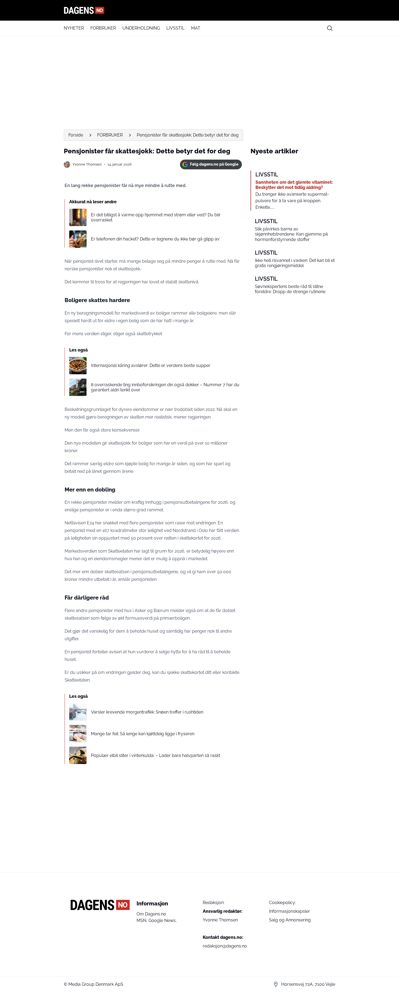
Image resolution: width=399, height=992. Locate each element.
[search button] (329, 28)
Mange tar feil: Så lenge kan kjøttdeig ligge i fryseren (142, 733)
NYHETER (74, 28)
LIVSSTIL (175, 28)
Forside (75, 135)
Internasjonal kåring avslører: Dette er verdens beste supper (150, 365)
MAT (195, 28)
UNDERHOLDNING (141, 28)
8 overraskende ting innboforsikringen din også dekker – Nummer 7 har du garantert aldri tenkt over (165, 387)
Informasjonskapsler (289, 911)
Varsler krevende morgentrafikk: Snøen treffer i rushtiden (147, 712)
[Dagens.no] (199, 10)
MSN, (142, 920)
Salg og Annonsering (290, 920)
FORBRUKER (103, 28)
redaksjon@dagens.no (225, 946)
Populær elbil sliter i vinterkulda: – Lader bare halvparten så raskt (155, 755)
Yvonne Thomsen (87, 164)
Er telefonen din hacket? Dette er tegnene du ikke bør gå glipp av (155, 239)
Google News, (162, 920)
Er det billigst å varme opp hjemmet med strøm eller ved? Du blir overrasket (156, 217)
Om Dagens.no (151, 914)
